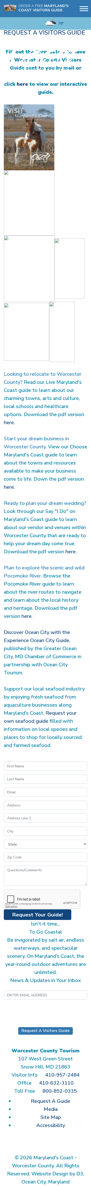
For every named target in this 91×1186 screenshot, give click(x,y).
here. (71, 551)
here (22, 84)
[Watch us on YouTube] (22, 23)
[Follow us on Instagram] (15, 23)
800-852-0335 (59, 1091)
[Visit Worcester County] (45, 52)
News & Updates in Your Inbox (45, 980)
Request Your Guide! (37, 914)
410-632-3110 (56, 1083)
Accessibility (50, 1125)
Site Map (50, 1117)
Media (51, 1109)
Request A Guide (50, 1101)
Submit (45, 1009)
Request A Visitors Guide (45, 1030)
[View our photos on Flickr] (30, 23)
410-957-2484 (62, 1075)
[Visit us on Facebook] (7, 23)
